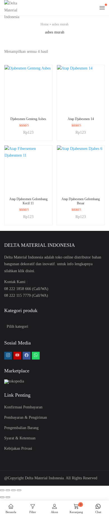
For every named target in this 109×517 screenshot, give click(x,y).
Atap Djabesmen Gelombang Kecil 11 (28, 201)
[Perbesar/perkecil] (2, 490)
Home (45, 24)
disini (29, 271)
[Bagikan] (13, 490)
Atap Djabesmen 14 (81, 119)
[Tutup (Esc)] (19, 490)
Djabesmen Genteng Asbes (28, 119)
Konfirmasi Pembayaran (23, 407)
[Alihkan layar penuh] (8, 490)
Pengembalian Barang (21, 428)
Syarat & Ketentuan (19, 438)
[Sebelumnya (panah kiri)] (2, 497)
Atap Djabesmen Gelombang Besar (80, 201)
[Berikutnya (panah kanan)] (8, 497)
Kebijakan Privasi (18, 448)
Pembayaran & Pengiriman (25, 417)
